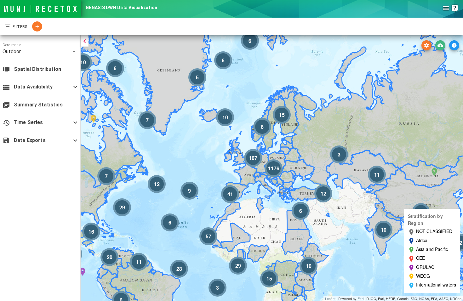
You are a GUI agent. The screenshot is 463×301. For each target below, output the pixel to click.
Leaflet (330, 298)
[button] (40, 52)
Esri (360, 298)
